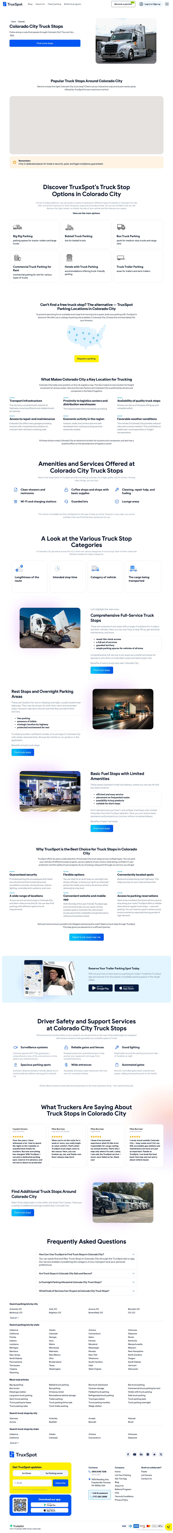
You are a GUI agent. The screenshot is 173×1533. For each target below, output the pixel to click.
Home (118, 1471)
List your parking (123, 1475)
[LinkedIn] (141, 1454)
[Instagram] (147, 1454)
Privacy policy (121, 1500)
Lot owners (146, 1475)
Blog (30, 4)
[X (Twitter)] (161, 1454)
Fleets (144, 1471)
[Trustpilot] (154, 1454)
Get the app (121, 1478)
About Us (40, 4)
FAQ (117, 1493)
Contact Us (146, 1478)
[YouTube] (134, 1454)
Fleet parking (54, 4)
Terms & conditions (124, 1496)
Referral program (72, 4)
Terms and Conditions (39, 1489)
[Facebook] (128, 1454)
